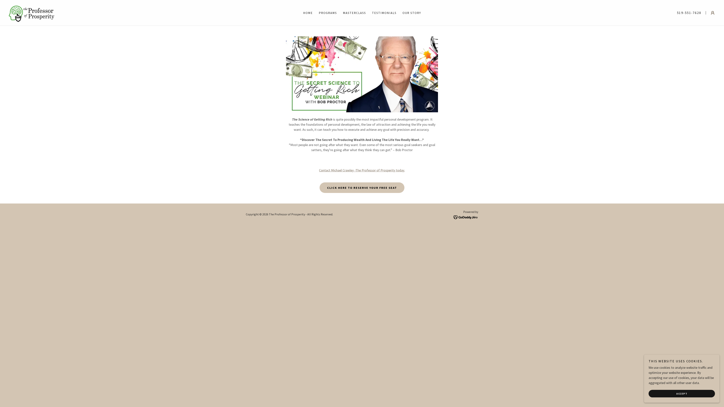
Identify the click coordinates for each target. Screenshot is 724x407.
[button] (712, 13)
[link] (31, 12)
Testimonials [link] (384, 13)
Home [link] (308, 13)
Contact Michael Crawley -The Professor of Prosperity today (361, 170)
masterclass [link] (354, 13)
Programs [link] (328, 13)
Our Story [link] (412, 13)
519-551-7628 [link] (689, 13)
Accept (681, 393)
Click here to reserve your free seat (362, 188)
